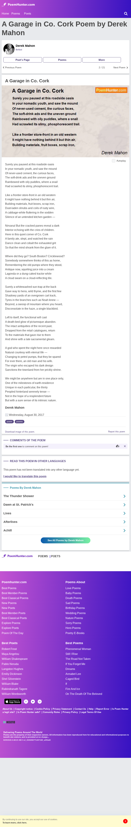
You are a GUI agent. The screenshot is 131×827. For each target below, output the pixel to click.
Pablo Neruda (10, 664)
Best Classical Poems (15, 598)
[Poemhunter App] (12, 701)
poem (9, 421)
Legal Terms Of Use (91, 712)
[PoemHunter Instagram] (40, 701)
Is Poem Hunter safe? (29, 712)
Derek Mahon (25, 45)
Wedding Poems (76, 613)
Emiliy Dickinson (12, 673)
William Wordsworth (14, 693)
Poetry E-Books (75, 633)
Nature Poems (74, 618)
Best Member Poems (14, 593)
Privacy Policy (70, 712)
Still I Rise (72, 653)
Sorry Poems (73, 623)
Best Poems (9, 588)
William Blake (10, 683)
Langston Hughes (12, 669)
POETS (55, 556)
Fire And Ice (73, 688)
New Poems (9, 603)
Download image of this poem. (20, 431)
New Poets (8, 608)
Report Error (102, 709)
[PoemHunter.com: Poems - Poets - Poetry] (18, 4)
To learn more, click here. (15, 823)
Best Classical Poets (14, 618)
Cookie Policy (42, 709)
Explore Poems (11, 623)
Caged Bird (72, 678)
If (66, 683)
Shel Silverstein (11, 678)
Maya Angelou (10, 653)
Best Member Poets (13, 613)
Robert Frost (9, 649)
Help (91, 709)
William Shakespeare (15, 658)
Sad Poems (73, 603)
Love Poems (73, 588)
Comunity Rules (51, 712)
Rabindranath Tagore (14, 688)
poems (19, 421)
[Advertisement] (51, 792)
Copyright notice (24, 709)
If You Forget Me (75, 664)
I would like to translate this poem (24, 476)
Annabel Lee (73, 673)
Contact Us (80, 709)
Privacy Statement (62, 709)
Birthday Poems (75, 608)
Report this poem (116, 431)
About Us (7, 709)
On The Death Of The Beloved (84, 693)
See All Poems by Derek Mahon (66, 540)
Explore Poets (10, 628)
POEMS (43, 556)
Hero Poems (73, 628)
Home (5, 13)
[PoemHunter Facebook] (26, 701)
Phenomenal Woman (78, 649)
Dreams (70, 669)
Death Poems (74, 598)
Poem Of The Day (12, 633)
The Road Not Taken (78, 658)
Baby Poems (73, 593)
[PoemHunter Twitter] (33, 701)
